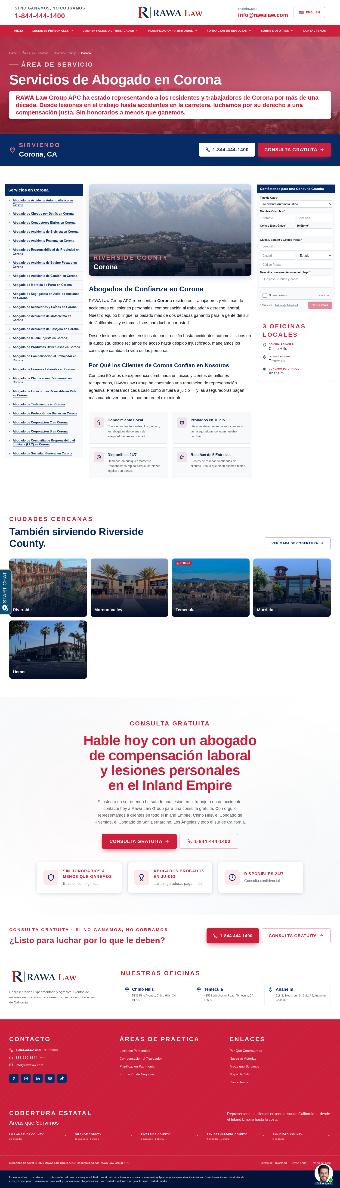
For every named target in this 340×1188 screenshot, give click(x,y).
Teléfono (303, 225)
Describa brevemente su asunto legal (285, 272)
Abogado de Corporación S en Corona (40, 431)
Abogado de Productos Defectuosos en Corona (46, 347)
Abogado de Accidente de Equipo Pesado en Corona (45, 264)
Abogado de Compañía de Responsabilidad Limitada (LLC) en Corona (44, 442)
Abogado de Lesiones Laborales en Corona (44, 369)
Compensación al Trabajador (108, 30)
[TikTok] (62, 1078)
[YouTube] (50, 1078)
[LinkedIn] (38, 1078)
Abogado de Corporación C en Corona (40, 422)
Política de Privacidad (286, 305)
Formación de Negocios (227, 30)
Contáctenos (314, 30)
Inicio (18, 30)
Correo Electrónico (273, 225)
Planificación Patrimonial (170, 30)
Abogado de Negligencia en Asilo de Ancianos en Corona (46, 296)
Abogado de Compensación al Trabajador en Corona (45, 358)
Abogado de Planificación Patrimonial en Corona (42, 380)
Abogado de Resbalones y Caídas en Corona (45, 307)
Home (13, 53)
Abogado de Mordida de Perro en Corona (42, 285)
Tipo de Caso (269, 197)
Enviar (322, 305)
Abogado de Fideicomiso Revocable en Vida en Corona (44, 393)
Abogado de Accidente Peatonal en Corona (43, 240)
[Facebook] (14, 1078)
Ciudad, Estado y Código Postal (281, 239)
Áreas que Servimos (244, 1066)
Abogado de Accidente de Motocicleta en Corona (42, 318)
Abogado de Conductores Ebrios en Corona (44, 222)
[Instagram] (26, 1078)
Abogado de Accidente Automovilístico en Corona (43, 202)
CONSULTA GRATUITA (290, 149)
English (309, 12)
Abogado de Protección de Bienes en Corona (45, 413)
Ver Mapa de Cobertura (295, 543)
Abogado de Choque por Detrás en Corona (43, 213)
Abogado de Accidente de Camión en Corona (45, 276)
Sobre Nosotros (275, 30)
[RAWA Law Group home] (170, 12)
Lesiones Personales (50, 30)
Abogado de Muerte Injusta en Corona (40, 338)
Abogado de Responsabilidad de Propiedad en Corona (46, 252)
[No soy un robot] (265, 295)
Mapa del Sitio (240, 1074)
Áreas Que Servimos (35, 53)
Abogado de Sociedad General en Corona (42, 453)
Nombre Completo (272, 211)
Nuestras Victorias (243, 1058)
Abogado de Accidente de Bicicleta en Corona (45, 231)
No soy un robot (278, 295)
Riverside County (65, 53)
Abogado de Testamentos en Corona (39, 404)
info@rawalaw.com (29, 1065)
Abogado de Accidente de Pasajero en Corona (46, 329)
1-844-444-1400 (231, 149)
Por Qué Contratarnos (246, 1050)
